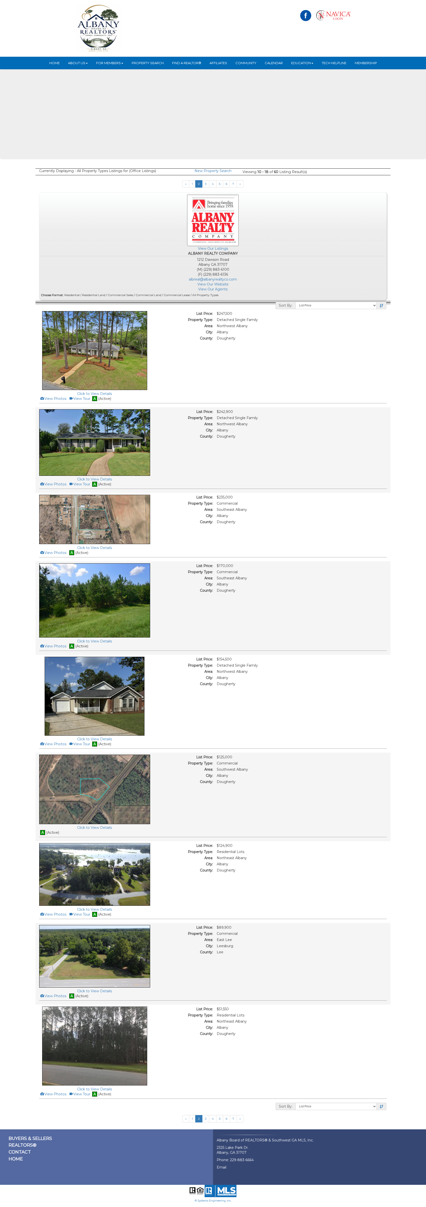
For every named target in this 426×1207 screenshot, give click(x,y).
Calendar (274, 63)
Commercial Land (148, 295)
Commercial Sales (120, 295)
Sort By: (285, 305)
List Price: (204, 313)
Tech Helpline (334, 63)
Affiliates (218, 63)
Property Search (148, 63)
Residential (72, 295)
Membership (366, 63)
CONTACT (20, 1152)
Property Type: (200, 320)
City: (209, 332)
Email (221, 1167)
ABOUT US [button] (76, 63)
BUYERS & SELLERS (30, 1138)
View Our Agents (213, 289)
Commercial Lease (177, 295)
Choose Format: (52, 295)
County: (206, 338)
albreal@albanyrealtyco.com (213, 279)
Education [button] (301, 63)
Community (245, 63)
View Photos (55, 398)
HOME (54, 63)
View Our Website (213, 284)
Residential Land (93, 295)
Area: (208, 326)
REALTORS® (22, 1145)
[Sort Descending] (381, 305)
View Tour (81, 398)
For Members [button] (108, 63)
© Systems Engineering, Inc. (213, 1200)
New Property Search (213, 171)
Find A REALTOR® (186, 63)
